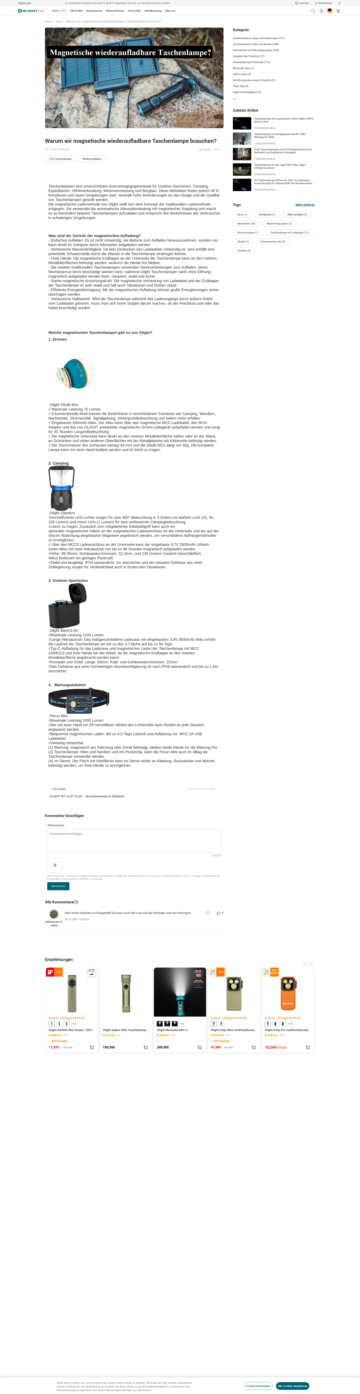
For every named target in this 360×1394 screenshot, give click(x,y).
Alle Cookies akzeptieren (292, 1385)
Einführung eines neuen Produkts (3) (254, 80)
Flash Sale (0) (241, 86)
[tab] (59, 10)
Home (48, 21)
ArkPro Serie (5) (242, 74)
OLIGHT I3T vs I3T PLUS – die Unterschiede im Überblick (87, 796)
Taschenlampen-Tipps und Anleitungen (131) (259, 38)
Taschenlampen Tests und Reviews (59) (256, 44)
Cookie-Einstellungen (258, 1385)
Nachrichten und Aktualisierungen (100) (256, 50)
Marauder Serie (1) (243, 68)
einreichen (58, 886)
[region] (180, 1385)
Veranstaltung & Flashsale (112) (251, 62)
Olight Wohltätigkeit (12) (247, 92)
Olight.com (24, 3)
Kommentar (55, 825)
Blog (59, 21)
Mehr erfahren (305, 205)
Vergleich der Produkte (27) (249, 56)
